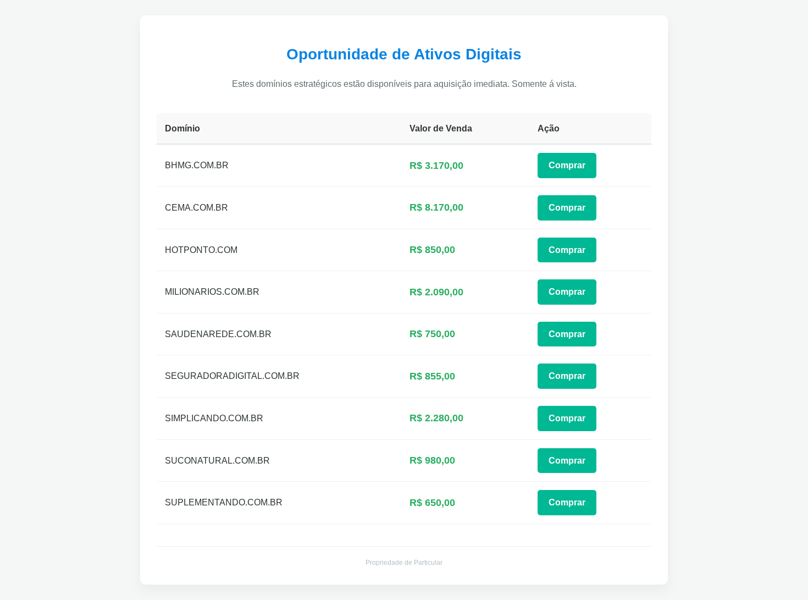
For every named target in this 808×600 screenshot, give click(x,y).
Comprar (567, 165)
